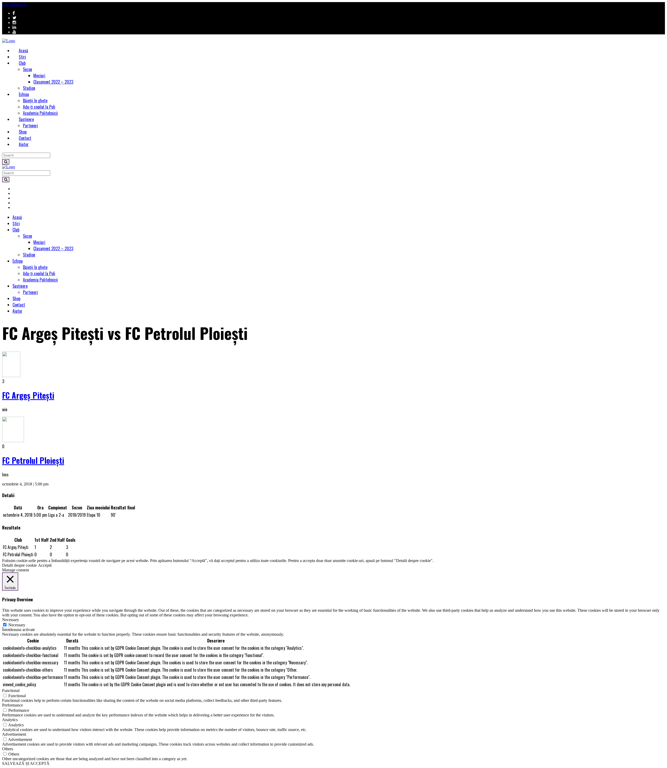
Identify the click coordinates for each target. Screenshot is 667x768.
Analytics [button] (10, 719)
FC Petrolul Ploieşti (33, 460)
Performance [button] (12, 705)
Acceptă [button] (45, 565)
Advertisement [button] (14, 734)
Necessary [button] (10, 619)
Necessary (16, 625)
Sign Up (20, 4)
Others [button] (7, 749)
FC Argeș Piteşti (28, 395)
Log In (7, 4)
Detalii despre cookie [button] (19, 565)
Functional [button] (11, 690)
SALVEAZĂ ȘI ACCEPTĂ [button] (26, 763)
